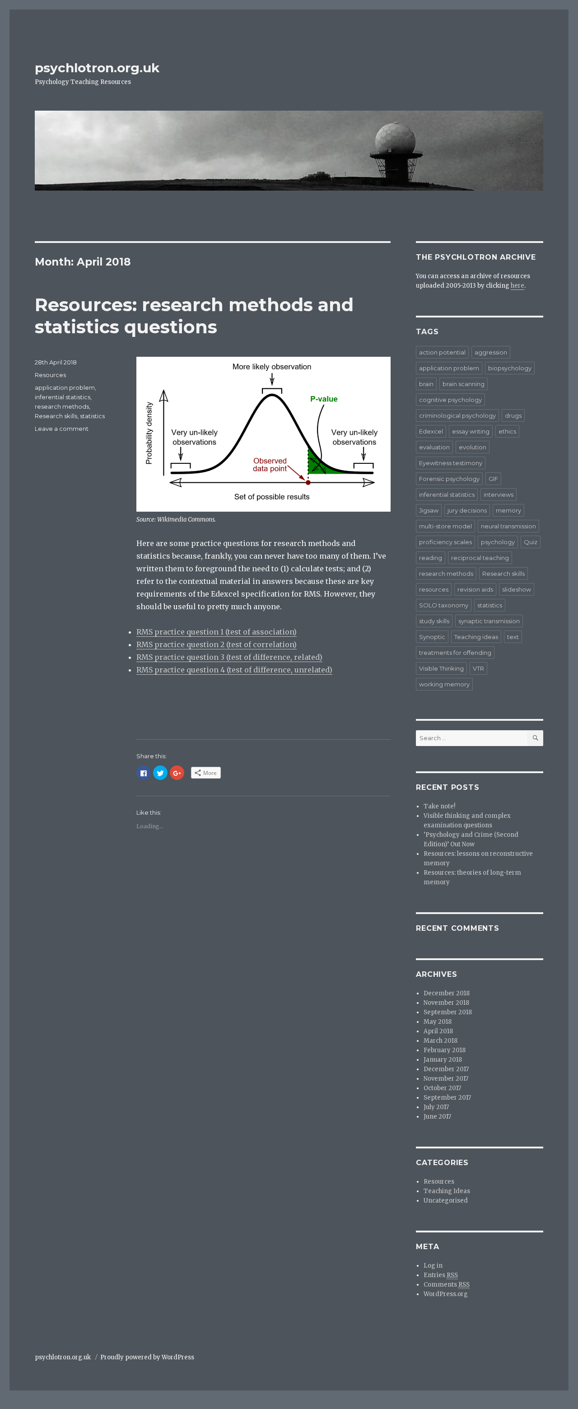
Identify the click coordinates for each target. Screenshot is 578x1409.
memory (508, 510)
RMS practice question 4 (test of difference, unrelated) (234, 669)
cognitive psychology (450, 399)
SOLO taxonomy (443, 605)
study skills (434, 621)
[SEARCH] (535, 738)
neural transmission (508, 526)
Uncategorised (446, 1200)
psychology (498, 542)
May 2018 (438, 1022)
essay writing (470, 431)
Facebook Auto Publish (251, 1404)
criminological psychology (457, 415)
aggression (491, 352)
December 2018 (447, 993)
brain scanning (464, 383)
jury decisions (467, 510)
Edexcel (431, 431)
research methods (62, 406)
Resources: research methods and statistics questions (194, 316)
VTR (478, 668)
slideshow (516, 589)
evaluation (434, 447)
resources (433, 589)
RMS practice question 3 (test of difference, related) (229, 657)
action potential (442, 352)
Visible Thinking (441, 668)
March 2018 (440, 1041)
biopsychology (509, 368)
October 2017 (442, 1088)
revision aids (475, 589)
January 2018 (443, 1060)
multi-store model (445, 526)
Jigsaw (428, 510)
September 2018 (448, 1012)
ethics (507, 431)
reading (430, 557)
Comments (447, 1284)
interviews (498, 494)
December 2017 (446, 1069)
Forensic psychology (449, 478)
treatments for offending (455, 652)
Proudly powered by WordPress (147, 1357)
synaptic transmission (489, 621)
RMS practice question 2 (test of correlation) (216, 644)
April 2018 (438, 1031)
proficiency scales (445, 542)
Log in (433, 1265)
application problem (65, 387)
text (513, 636)
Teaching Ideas (447, 1191)
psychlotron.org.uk (97, 67)
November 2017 (446, 1078)
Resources (50, 374)
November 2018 (446, 1003)
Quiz (530, 542)
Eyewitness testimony (450, 463)
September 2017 (447, 1097)
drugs (513, 415)
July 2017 (436, 1107)
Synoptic (432, 636)
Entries (441, 1275)
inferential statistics (62, 397)
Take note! (439, 806)
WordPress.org (446, 1294)
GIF (493, 478)
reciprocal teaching (480, 557)
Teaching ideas (476, 636)
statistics (92, 416)
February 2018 (445, 1050)
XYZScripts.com (335, 1404)
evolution (472, 447)
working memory (444, 684)
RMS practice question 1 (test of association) (216, 631)
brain (426, 383)
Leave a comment (62, 428)
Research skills (56, 416)
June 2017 (437, 1116)
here (517, 285)
